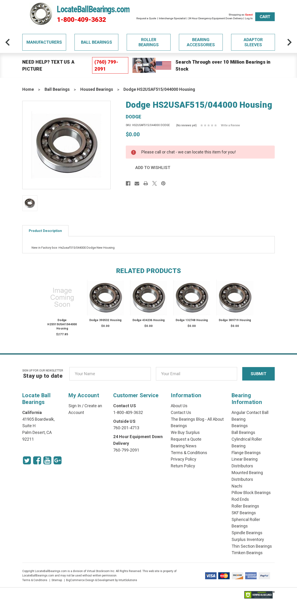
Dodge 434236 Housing (148, 320)
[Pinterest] (163, 183)
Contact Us (181, 412)
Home (28, 89)
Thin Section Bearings (252, 546)
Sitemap (57, 580)
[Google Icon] (57, 460)
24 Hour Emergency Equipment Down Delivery (215, 18)
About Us (179, 405)
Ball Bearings (96, 42)
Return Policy (183, 465)
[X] (154, 183)
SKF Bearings (244, 512)
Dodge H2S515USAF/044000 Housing (62, 324)
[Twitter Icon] (27, 460)
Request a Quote (146, 18)
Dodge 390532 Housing (105, 320)
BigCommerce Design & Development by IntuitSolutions (101, 580)
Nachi (237, 486)
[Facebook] (128, 183)
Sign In (74, 405)
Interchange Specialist (172, 18)
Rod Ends (240, 499)
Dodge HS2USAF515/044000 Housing (159, 89)
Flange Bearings (246, 452)
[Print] (145, 183)
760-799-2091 (126, 450)
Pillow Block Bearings (251, 492)
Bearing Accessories (201, 42)
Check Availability (105, 302)
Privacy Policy (183, 459)
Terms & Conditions (189, 452)
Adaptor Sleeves (253, 42)
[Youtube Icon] (47, 460)
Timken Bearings (247, 552)
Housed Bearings (96, 89)
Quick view (62, 293)
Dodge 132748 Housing (192, 320)
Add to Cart (62, 302)
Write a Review (230, 125)
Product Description (45, 231)
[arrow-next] (289, 42)
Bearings (240, 425)
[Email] (137, 183)
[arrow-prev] (8, 42)
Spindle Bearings (247, 532)
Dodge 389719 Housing (235, 320)
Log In (249, 18)
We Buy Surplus (185, 432)
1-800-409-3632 (81, 19)
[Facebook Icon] (37, 460)
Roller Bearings (149, 42)
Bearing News (184, 445)
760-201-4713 (126, 427)
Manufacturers (44, 42)
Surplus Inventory (248, 539)
